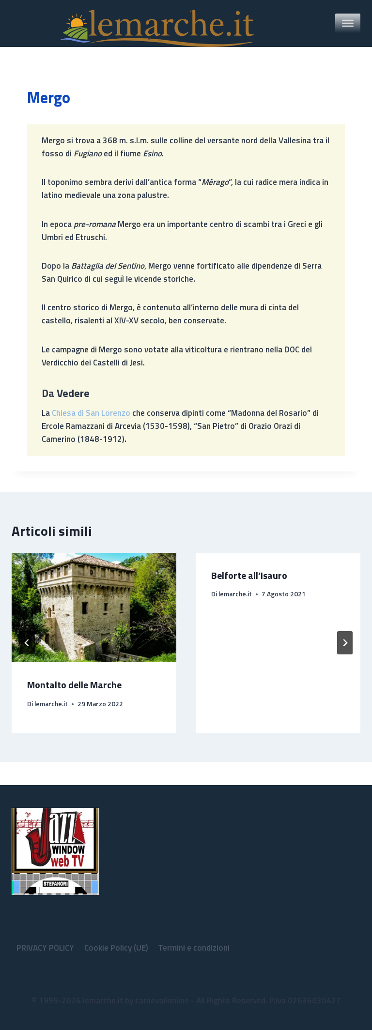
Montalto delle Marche (74, 684)
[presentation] (94, 608)
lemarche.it (51, 704)
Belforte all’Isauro (249, 575)
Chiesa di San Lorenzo (91, 413)
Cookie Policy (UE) (116, 947)
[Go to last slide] (27, 642)
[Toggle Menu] (348, 23)
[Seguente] (345, 642)
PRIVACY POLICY (45, 947)
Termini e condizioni (194, 947)
